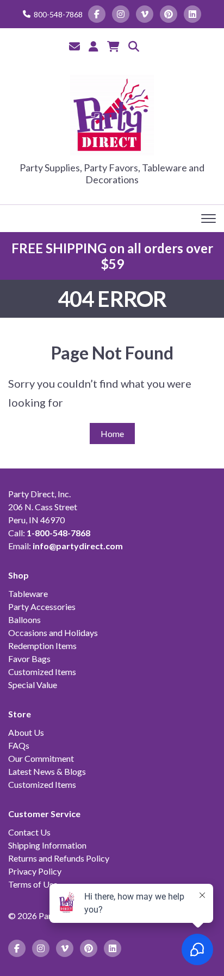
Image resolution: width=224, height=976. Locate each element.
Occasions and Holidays (53, 632)
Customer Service (44, 813)
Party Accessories (42, 606)
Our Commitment (41, 758)
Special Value (32, 684)
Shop (18, 575)
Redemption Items (42, 645)
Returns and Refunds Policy (58, 858)
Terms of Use (33, 884)
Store (19, 714)
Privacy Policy (34, 871)
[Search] (134, 46)
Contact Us (29, 832)
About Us (26, 732)
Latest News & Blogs (47, 771)
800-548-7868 (58, 14)
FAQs (18, 745)
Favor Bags (29, 658)
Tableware (28, 593)
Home (112, 433)
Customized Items (42, 671)
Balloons (24, 619)
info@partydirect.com (78, 546)
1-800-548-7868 (58, 533)
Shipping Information (47, 845)
